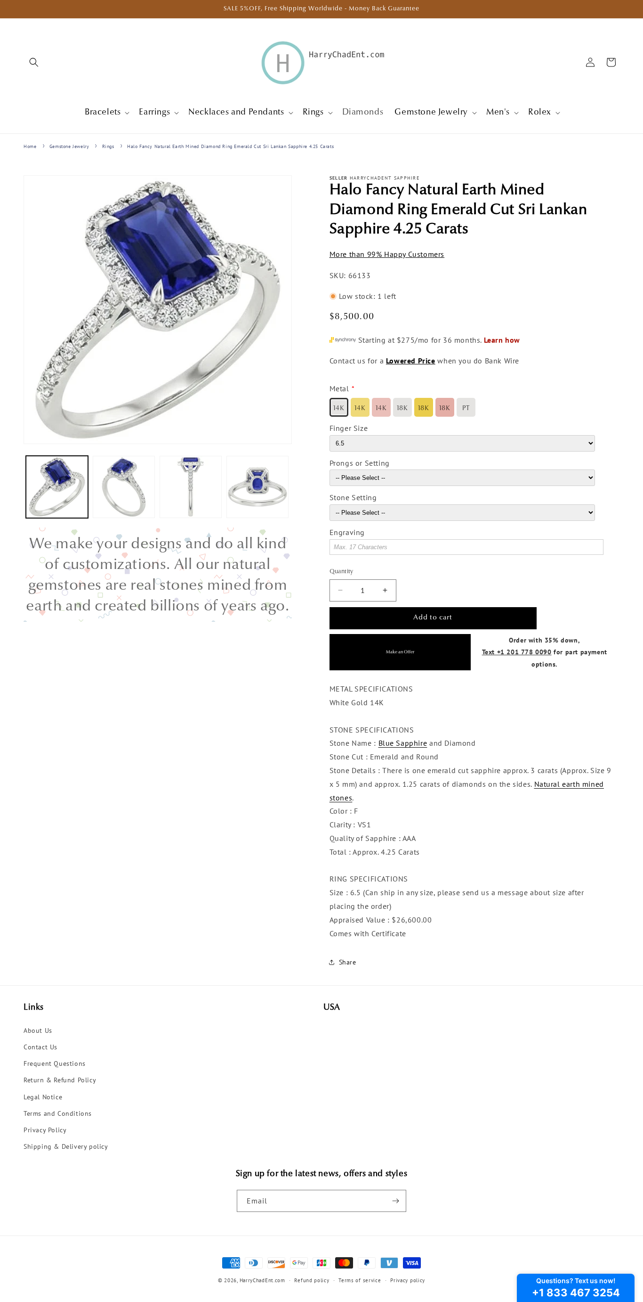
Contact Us (40, 1047)
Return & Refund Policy (60, 1080)
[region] (158, 574)
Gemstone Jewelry (69, 146)
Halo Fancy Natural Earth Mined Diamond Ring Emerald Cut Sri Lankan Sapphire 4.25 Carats (230, 146)
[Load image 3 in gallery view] (191, 487)
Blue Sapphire (402, 743)
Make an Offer (400, 652)
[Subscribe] (395, 1201)
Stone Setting (353, 497)
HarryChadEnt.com (262, 1280)
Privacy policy (407, 1280)
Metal (339, 388)
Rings (108, 146)
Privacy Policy (45, 1130)
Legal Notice (43, 1097)
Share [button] (347, 962)
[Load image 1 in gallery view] (57, 487)
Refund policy (311, 1280)
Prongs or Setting (360, 463)
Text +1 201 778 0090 (517, 651)
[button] (34, 62)
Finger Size (349, 428)
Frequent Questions (55, 1063)
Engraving (347, 532)
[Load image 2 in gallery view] (124, 487)
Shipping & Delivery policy (66, 1146)
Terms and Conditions (58, 1113)
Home (30, 146)
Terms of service (359, 1280)
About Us (38, 1030)
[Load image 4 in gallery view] (257, 487)
